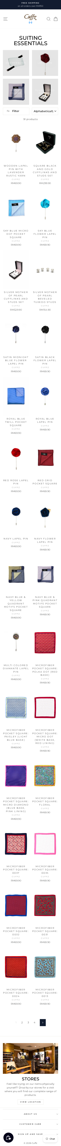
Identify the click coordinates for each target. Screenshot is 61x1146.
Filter (15, 111)
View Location (30, 1102)
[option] (30, 5)
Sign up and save (30, 1134)
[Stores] (30, 1058)
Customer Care (30, 1124)
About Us (30, 1114)
